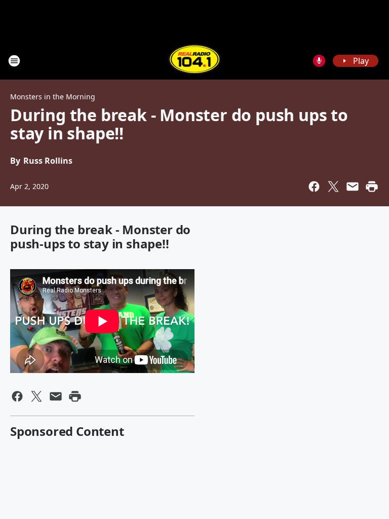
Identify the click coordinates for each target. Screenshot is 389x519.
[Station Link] (195, 60)
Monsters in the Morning (52, 96)
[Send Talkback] (319, 61)
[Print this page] (372, 186)
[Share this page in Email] (352, 186)
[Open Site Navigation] (14, 61)
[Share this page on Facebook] (314, 186)
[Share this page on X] (333, 186)
